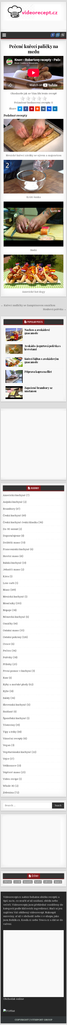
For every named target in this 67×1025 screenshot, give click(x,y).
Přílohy (7, 664)
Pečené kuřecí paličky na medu (33, 49)
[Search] (63, 35)
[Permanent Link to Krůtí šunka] (33, 177)
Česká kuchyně (12, 515)
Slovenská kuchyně (14, 704)
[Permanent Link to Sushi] (33, 224)
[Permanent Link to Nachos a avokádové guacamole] (14, 334)
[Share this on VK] (43, 108)
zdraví (47, 882)
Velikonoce (9, 765)
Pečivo (7, 650)
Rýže (6, 691)
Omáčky (8, 623)
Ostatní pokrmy (12, 637)
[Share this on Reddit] (37, 108)
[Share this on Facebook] (25, 108)
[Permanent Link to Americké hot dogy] (33, 271)
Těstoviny (9, 725)
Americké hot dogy (33, 291)
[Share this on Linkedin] (55, 108)
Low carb (8, 583)
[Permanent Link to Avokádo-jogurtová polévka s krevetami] (14, 349)
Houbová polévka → (54, 309)
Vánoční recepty (13, 738)
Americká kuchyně (14, 495)
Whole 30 (8, 785)
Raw (5, 677)
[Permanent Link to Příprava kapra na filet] (14, 376)
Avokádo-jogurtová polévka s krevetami (42, 347)
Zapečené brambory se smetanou (38, 389)
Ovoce (6, 644)
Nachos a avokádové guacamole (37, 331)
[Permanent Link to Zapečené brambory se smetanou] (14, 392)
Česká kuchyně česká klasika (20, 522)
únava (58, 882)
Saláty (6, 698)
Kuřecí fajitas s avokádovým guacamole (41, 360)
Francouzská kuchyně (16, 549)
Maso (6, 589)
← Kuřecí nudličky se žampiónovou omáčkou (28, 305)
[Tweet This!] (20, 108)
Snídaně (8, 711)
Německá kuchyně (14, 617)
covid (17, 882)
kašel (38, 882)
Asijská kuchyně (13, 502)
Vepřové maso (11, 772)
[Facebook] (53, 35)
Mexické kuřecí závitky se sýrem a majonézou (33, 155)
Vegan (6, 745)
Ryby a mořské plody (15, 684)
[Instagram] (58, 35)
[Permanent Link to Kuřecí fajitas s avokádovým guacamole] (14, 362)
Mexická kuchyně (13, 596)
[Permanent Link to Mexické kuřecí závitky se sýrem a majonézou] (33, 135)
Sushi (33, 250)
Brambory (9, 508)
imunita (28, 882)
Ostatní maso (11, 630)
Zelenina (8, 792)
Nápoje (7, 610)
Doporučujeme (11, 535)
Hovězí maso (11, 556)
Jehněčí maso (11, 569)
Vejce (6, 758)
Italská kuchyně (12, 562)
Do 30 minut (10, 529)
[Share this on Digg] (49, 108)
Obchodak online (13, 999)
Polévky (7, 657)
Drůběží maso (11, 542)
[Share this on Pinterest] (31, 108)
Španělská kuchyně (14, 718)
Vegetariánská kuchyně (17, 752)
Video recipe (10, 779)
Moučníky (9, 603)
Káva (6, 576)
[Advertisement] (34, 25)
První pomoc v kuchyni (17, 671)
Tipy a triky (9, 731)
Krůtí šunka (33, 197)
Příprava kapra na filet (38, 371)
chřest (7, 882)
